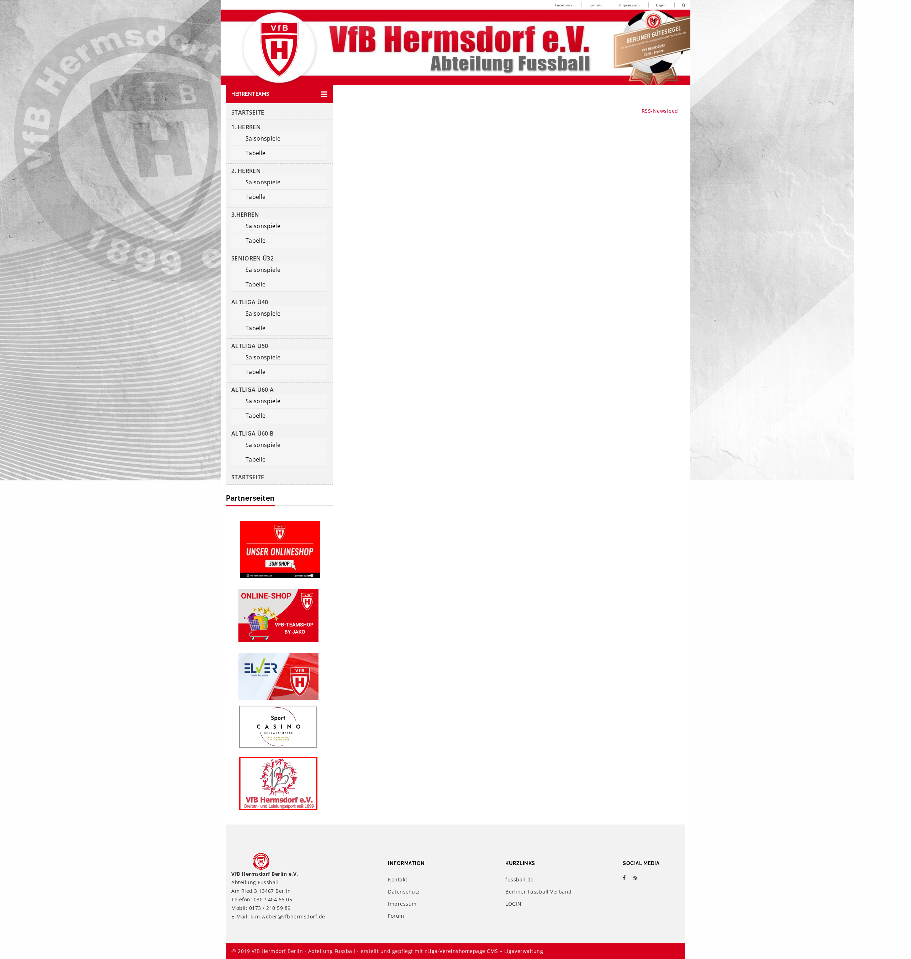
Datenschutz (404, 891)
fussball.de (519, 879)
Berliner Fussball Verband (538, 891)
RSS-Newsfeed (660, 110)
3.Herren (245, 214)
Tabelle (255, 153)
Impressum (629, 4)
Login (661, 4)
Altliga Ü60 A (252, 390)
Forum (396, 915)
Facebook (563, 4)
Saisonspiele (263, 138)
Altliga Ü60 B (252, 433)
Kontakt (596, 4)
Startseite (247, 112)
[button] (279, 94)
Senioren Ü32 (252, 258)
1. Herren (246, 127)
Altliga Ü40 (249, 302)
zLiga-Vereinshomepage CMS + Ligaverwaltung (484, 951)
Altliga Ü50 (249, 346)
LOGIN (513, 903)
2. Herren (246, 171)
